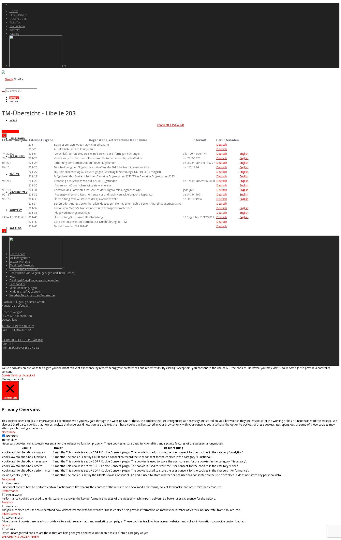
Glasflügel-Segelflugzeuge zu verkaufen (34, 280)
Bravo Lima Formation (23, 269)
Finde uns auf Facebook (24, 291)
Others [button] (6, 525)
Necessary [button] (8, 432)
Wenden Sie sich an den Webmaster (32, 295)
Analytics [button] (7, 502)
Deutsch (14, 97)
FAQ (12, 276)
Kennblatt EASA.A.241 (170, 125)
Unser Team (17, 254)
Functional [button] (8, 479)
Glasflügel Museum (21, 265)
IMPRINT (7, 344)
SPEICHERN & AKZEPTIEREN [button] (20, 536)
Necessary (12, 436)
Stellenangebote (19, 258)
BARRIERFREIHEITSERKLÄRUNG (22, 340)
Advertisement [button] (11, 514)
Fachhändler (17, 284)
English (13, 101)
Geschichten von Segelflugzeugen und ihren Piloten (42, 273)
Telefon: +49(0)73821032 (18, 326)
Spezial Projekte (19, 261)
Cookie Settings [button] (12, 375)
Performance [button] (10, 491)
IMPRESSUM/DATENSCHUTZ (20, 347)
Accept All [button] (28, 375)
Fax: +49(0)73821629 (17, 330)
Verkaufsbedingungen (23, 288)
